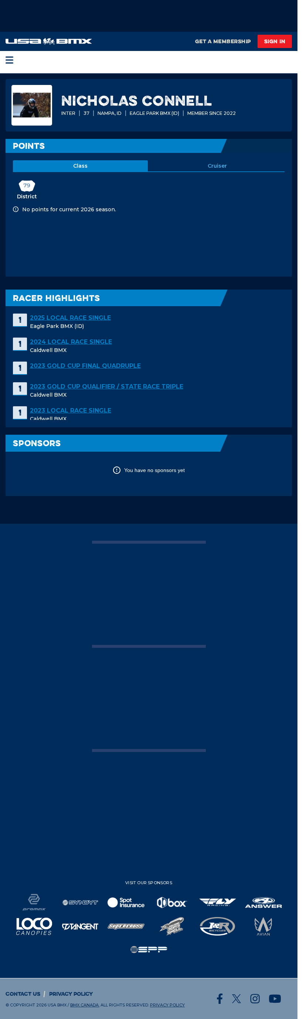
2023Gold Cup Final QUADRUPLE (85, 365)
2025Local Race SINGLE (70, 317)
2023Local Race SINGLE (70, 410)
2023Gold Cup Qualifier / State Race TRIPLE (106, 386)
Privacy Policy (71, 993)
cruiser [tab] (217, 166)
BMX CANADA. (84, 1005)
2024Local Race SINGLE (71, 341)
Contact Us (23, 993)
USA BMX (57, 1005)
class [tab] (80, 166)
